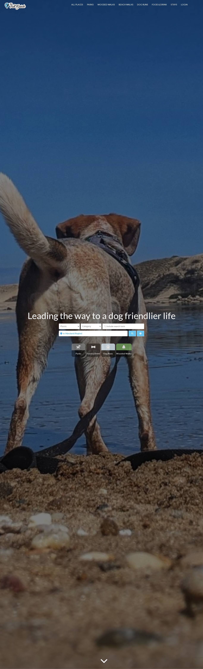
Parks (90, 4)
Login (184, 4)
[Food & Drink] (93, 347)
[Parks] (78, 347)
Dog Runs (142, 4)
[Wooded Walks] (124, 347)
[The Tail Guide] (15, 9)
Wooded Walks (106, 4)
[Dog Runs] (108, 347)
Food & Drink (159, 4)
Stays (174, 4)
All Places (77, 4)
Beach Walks (126, 4)
